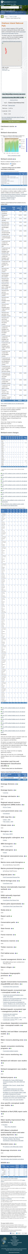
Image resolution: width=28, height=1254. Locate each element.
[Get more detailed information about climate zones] (12, 825)
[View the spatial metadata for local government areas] (21, 811)
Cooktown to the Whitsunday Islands (13, 1146)
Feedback (15, 1245)
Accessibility (14, 1241)
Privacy (14, 1238)
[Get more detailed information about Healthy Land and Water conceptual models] (7, 1034)
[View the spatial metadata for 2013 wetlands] (1, 485)
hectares (13, 164)
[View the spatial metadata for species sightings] (8, 1162)
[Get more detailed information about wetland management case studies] (1, 1071)
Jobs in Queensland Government (15, 1242)
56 (8, 1171)
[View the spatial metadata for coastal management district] (25, 959)
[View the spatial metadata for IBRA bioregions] (15, 844)
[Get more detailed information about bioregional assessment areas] (24, 856)
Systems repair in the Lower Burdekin (13, 1099)
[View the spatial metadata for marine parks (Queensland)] (23, 904)
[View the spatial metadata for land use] (8, 766)
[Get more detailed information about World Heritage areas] (17, 881)
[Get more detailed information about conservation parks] (16, 922)
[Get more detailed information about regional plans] (13, 874)
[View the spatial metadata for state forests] (13, 928)
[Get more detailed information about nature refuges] (13, 967)
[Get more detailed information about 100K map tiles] (13, 817)
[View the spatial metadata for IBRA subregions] (16, 850)
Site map (3, 4)
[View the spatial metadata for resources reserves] (18, 941)
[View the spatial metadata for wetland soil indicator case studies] (3, 1063)
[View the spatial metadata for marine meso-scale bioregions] (24, 862)
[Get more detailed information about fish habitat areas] (15, 953)
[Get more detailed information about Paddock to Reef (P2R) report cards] (1, 1114)
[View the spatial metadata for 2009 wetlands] (1, 488)
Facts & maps (13, 16)
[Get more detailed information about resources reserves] (16, 941)
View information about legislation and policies (12, 1159)
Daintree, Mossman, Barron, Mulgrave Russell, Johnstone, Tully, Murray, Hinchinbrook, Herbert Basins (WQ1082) (13, 1139)
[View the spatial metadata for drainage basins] (15, 790)
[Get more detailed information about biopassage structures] (18, 1150)
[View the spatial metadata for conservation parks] (18, 922)
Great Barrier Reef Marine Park (11, 900)
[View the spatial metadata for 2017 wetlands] (1, 481)
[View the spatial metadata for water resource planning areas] (26, 1040)
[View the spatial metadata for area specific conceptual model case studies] (12, 1105)
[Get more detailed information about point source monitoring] (20, 1054)
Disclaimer (14, 1237)
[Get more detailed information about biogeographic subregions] (21, 837)
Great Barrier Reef (7, 883)
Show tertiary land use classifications (12, 768)
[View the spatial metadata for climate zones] (14, 825)
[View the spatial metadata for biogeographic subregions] (23, 837)
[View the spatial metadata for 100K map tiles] (14, 817)
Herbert (5, 840)
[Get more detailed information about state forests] (11, 928)
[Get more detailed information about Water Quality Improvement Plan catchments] (10, 1122)
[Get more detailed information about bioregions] (10, 831)
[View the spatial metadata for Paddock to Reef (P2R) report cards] (3, 1114)
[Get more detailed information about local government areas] (20, 811)
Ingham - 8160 (5, 68)
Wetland (9, 1198)
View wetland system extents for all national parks (13, 189)
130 (26, 1176)
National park (11, 105)
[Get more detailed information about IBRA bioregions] (14, 844)
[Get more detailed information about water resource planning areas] (24, 1040)
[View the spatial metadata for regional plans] (14, 874)
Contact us (9, 4)
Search (21, 7)
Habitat (4, 208)
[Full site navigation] (2, 16)
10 (8, 1172)
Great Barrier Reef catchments (11, 986)
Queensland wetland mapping (10, 1051)
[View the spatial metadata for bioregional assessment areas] (26, 856)
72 (26, 1168)
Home (6, 16)
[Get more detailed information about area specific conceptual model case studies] (11, 1105)
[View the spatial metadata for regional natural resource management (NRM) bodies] (23, 805)
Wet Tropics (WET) (8, 834)
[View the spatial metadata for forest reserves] (15, 935)
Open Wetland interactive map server (13, 94)
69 (8, 1168)
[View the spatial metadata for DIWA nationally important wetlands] (10, 897)
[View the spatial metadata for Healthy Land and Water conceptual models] (9, 1034)
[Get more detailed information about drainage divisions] (15, 784)
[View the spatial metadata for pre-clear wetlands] (1, 500)
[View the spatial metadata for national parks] (25, 97)
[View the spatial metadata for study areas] (10, 910)
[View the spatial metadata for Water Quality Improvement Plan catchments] (12, 1122)
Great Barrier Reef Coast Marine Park (12, 906)
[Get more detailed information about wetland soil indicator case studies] (1, 1063)
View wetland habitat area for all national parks (12, 403)
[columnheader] (8, 775)
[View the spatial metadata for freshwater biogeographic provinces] (10, 975)
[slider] (26, 138)
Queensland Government (14, 1252)
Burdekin (5, 1124)
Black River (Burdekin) (10, 1126)
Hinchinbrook (6, 813)
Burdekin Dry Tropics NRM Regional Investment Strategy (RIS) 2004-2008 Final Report (14, 1082)
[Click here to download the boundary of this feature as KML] (3, 865)
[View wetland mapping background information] (13, 159)
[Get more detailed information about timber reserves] (14, 947)
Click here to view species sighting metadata (9, 1178)
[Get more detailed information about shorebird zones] (14, 1144)
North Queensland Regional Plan (11, 877)
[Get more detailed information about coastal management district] (23, 959)
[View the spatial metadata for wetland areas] (15, 159)
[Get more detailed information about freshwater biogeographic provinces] (9, 975)
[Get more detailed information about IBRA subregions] (14, 850)
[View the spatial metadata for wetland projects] (16, 1077)
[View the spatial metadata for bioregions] (11, 831)
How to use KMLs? (14, 100)
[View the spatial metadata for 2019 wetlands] (1, 477)
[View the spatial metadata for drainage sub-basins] (18, 796)
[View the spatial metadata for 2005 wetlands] (1, 492)
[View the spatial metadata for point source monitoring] (21, 1054)
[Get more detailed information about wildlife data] (7, 1162)
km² (12, 165)
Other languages (14, 1243)
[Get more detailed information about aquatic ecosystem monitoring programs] (9, 1048)
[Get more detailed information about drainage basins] (14, 790)
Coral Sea (5, 792)
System (2, 173)
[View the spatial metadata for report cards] (11, 916)
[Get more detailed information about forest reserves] (13, 935)
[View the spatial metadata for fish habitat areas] (16, 953)
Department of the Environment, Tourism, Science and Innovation (12, 12)
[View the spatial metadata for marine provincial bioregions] (23, 868)
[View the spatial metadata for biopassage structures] (20, 1150)
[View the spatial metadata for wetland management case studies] (3, 1071)
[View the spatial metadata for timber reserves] (15, 947)
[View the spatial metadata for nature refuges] (14, 967)
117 (8, 1176)
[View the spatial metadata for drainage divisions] (17, 784)
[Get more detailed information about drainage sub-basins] (17, 796)
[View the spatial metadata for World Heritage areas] (19, 881)
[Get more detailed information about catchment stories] (15, 126)
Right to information (15, 1240)
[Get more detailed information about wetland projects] (14, 1077)
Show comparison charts (14, 155)
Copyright (14, 1236)
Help (14, 4)
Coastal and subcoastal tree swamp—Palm (14, 1005)
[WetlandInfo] (8, 11)
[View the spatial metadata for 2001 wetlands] (1, 496)
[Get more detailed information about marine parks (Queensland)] (22, 904)
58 (26, 1175)
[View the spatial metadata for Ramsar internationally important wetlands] (10, 889)
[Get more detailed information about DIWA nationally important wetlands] (8, 897)
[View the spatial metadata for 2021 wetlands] (1, 473)
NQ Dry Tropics (7, 807)
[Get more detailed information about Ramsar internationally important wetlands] (8, 889)
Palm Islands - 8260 (6, 70)
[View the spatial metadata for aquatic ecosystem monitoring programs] (10, 1048)
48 (8, 1175)
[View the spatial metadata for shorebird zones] (15, 1144)
